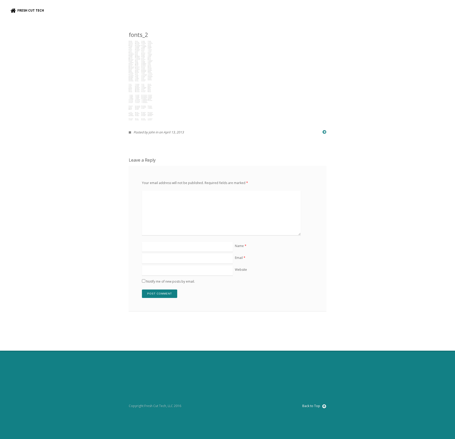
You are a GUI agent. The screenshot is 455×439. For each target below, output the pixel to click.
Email (240, 257)
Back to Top (311, 406)
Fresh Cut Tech (30, 10)
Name (240, 246)
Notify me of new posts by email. (170, 281)
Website (241, 269)
